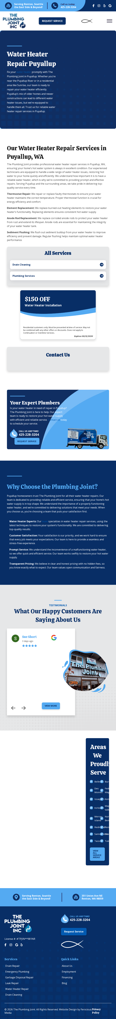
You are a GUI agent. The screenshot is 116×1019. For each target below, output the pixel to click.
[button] (109, 21)
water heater (23, 72)
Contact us (54, 419)
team (45, 521)
